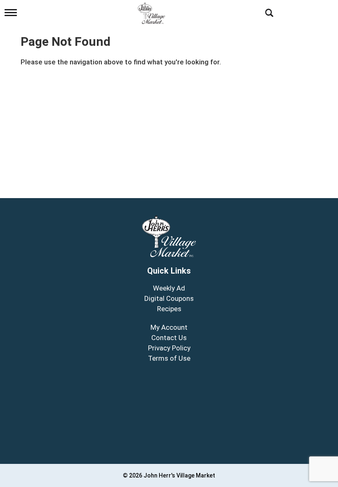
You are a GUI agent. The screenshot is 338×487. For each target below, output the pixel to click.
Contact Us (169, 337)
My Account (169, 327)
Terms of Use (169, 358)
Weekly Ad (169, 288)
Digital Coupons (169, 298)
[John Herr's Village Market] (152, 11)
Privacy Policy (169, 348)
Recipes (169, 309)
